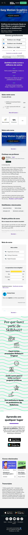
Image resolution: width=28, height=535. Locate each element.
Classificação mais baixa (18, 286)
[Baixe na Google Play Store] (14, 445)
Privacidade (20, 522)
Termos (14, 523)
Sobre (5, 522)
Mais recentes (6, 287)
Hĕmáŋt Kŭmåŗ (11, 293)
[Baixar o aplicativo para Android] (19, 512)
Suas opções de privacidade (13, 528)
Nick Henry (10, 157)
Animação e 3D (6, 211)
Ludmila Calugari (11, 311)
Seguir (13, 157)
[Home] (12, 3)
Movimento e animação (18, 211)
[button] (2, 3)
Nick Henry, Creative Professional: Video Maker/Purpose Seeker (11, 31)
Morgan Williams (21, 476)
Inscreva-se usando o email (14, 53)
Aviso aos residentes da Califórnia (14, 529)
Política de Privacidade (6, 57)
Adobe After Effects (7, 208)
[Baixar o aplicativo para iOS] (8, 512)
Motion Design (18, 208)
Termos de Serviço (20, 55)
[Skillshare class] (9, 465)
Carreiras (10, 522)
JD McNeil (5, 476)
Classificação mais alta (7, 286)
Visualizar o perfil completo (16, 198)
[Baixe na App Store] (14, 440)
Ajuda (15, 522)
